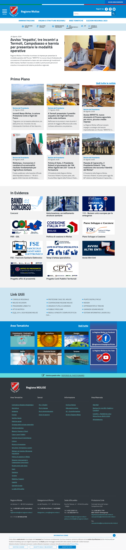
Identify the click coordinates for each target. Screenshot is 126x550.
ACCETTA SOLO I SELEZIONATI (43, 547)
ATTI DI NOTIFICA (18, 309)
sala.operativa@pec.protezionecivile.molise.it (104, 523)
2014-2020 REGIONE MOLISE (25, 312)
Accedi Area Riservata (115, 2)
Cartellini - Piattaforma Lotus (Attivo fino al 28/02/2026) (102, 415)
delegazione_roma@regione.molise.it (48, 512)
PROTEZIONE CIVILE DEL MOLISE (59, 299)
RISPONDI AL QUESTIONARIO (72, 375)
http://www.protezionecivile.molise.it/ (102, 515)
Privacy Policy (74, 544)
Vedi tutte (83, 325)
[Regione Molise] (13, 11)
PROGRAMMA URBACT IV (22, 306)
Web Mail (96, 405)
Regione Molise (30, 11)
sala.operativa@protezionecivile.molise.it (103, 517)
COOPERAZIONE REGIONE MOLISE (60, 302)
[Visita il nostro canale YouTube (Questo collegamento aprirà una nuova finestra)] (114, 9)
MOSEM (87, 302)
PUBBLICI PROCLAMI (55, 309)
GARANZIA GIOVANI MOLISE (93, 309)
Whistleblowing (97, 419)
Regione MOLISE (36, 387)
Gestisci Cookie (18, 547)
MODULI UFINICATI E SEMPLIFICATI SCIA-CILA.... (61, 313)
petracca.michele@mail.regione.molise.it (76, 519)
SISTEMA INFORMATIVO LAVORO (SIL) (97, 312)
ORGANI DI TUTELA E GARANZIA (59, 306)
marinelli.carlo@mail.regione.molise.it (75, 517)
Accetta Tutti (67, 547)
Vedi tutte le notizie (106, 83)
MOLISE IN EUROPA (19, 302)
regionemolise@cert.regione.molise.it (21, 512)
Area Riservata (97, 397)
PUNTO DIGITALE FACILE (92, 299)
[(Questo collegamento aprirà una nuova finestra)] (103, 338)
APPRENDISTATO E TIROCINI (94, 306)
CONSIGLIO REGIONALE (21, 299)
